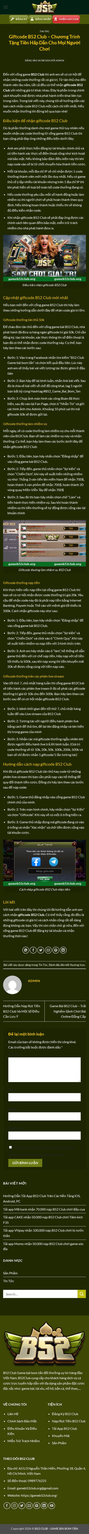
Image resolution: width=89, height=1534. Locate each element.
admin (60, 60)
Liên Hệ (12, 1414)
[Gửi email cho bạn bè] (48, 950)
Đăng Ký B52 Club (65, 1414)
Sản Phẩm (10, 1273)
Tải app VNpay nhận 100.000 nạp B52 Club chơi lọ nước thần (43, 1233)
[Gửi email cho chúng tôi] (29, 1505)
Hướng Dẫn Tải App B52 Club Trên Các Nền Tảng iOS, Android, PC (41, 1198)
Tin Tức (44, 31)
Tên (11, 1089)
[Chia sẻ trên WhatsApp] (25, 950)
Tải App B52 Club (64, 1428)
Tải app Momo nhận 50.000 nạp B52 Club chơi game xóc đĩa (43, 1246)
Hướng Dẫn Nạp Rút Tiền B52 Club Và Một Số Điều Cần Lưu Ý (21, 1011)
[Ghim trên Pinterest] (55, 950)
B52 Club (37, 74)
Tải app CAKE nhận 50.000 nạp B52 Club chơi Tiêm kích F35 (43, 1219)
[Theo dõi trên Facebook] (7, 1505)
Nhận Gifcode (69, 19)
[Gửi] (82, 1294)
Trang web (15, 1128)
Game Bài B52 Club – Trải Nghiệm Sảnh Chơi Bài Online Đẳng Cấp (68, 1011)
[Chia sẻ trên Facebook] (33, 950)
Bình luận (15, 1054)
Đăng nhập (43, 19)
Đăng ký (21, 19)
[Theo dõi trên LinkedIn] (44, 1505)
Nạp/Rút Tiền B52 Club (68, 1421)
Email (12, 1108)
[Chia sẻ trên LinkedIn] (63, 950)
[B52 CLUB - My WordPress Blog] (44, 7)
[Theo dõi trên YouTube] (51, 1505)
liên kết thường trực (73, 965)
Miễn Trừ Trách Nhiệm (23, 1441)
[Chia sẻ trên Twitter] (40, 950)
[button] (5, 7)
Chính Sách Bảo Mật (22, 1421)
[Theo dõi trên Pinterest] (36, 1505)
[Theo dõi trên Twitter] (21, 1505)
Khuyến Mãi (61, 1436)
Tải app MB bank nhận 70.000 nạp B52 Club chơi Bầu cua (44, 1209)
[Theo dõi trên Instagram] (14, 1505)
